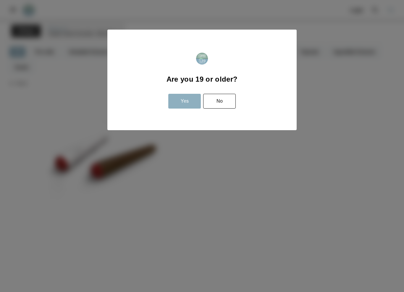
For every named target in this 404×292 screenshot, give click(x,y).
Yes (185, 101)
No (219, 101)
